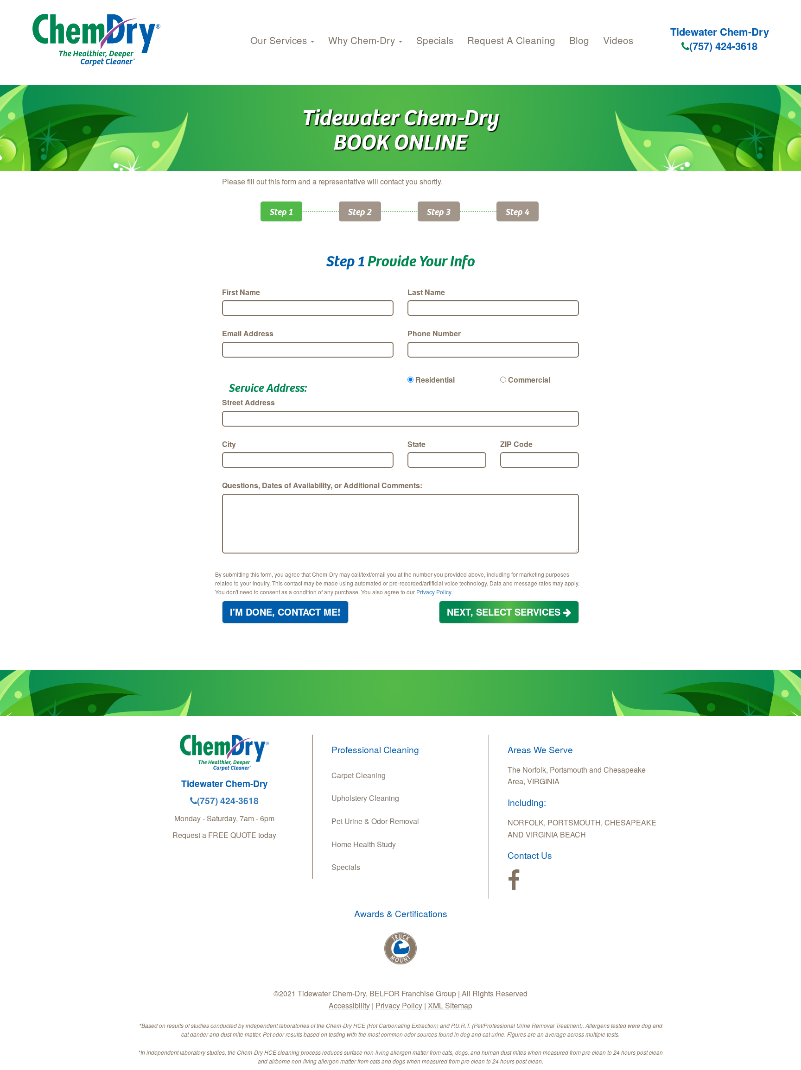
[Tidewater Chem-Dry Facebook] (514, 880)
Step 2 (360, 211)
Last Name (426, 292)
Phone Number (434, 333)
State (416, 444)
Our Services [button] (280, 40)
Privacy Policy (433, 592)
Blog (579, 40)
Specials (434, 40)
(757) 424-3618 (723, 45)
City (229, 444)
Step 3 (439, 211)
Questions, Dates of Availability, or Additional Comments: (322, 485)
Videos (618, 40)
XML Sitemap (450, 1005)
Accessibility (349, 1005)
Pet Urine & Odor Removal (375, 821)
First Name (241, 292)
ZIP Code (516, 444)
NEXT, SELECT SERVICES (505, 611)
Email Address (247, 333)
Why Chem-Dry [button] (363, 40)
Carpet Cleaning (358, 775)
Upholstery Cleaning (365, 798)
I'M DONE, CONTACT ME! (285, 611)
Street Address (248, 402)
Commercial (529, 379)
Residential (435, 379)
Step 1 (281, 211)
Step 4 (517, 211)
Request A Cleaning (511, 40)
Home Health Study (363, 844)
